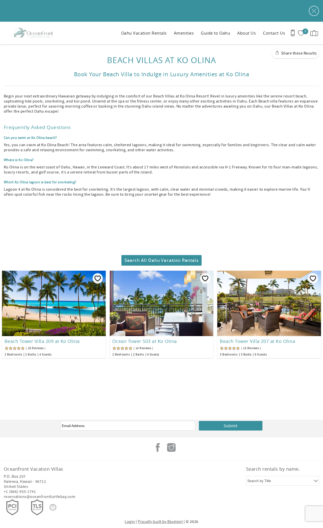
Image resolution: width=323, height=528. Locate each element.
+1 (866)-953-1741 (20, 491)
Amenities (184, 33)
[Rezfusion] (53, 507)
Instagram (171, 447)
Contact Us (274, 33)
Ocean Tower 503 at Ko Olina (144, 341)
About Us (246, 33)
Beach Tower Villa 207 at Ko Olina (257, 341)
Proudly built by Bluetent (160, 521)
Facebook (158, 447)
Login (130, 521)
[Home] (34, 33)
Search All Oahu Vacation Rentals (161, 260)
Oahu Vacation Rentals (144, 33)
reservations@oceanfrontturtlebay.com (39, 496)
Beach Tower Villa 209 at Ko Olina (42, 341)
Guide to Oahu (215, 33)
